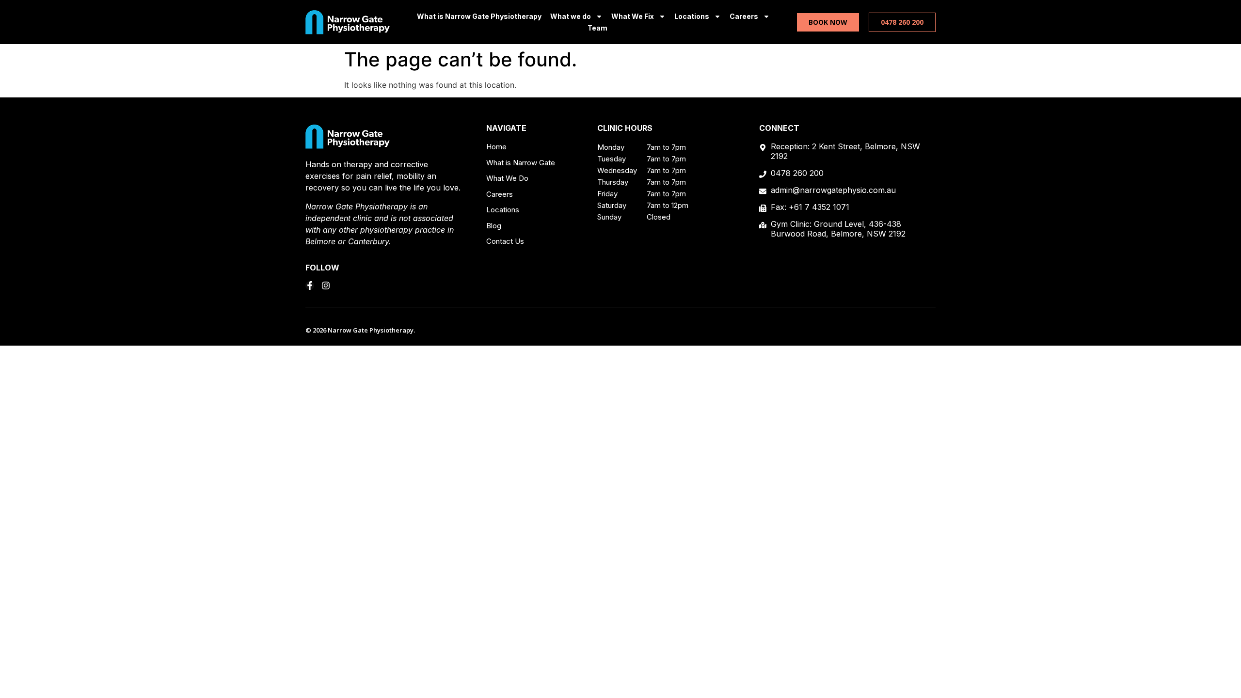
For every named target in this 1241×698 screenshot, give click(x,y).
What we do (570, 16)
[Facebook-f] (309, 285)
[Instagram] (325, 285)
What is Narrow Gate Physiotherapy (479, 16)
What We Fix (632, 16)
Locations (691, 16)
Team (597, 28)
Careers (744, 16)
